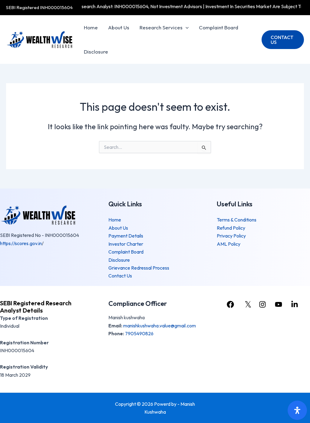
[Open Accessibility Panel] (297, 410)
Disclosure (96, 51)
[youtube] (279, 304)
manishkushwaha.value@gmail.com (159, 326)
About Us (118, 27)
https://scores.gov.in (21, 243)
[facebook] (231, 304)
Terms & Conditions (236, 220)
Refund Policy (231, 228)
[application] (186, 27)
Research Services (161, 27)
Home (91, 27)
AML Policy (228, 244)
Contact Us (120, 276)
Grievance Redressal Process (138, 268)
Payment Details (125, 236)
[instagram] (263, 304)
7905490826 (139, 333)
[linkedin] (295, 304)
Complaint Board (218, 27)
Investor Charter (125, 244)
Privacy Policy (231, 236)
